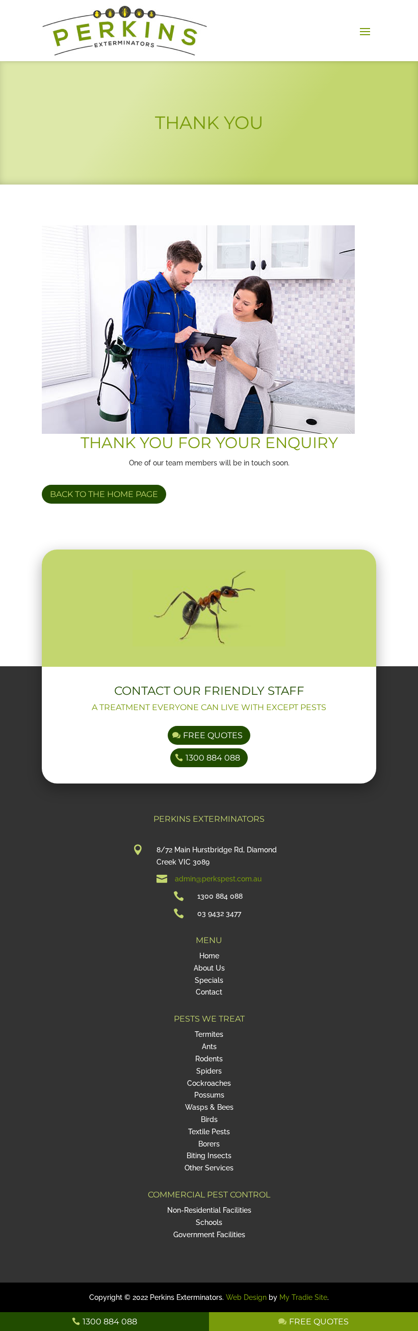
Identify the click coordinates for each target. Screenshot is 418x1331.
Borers (209, 1144)
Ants (209, 1046)
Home (209, 956)
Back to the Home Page (104, 494)
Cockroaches (209, 1083)
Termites (209, 1034)
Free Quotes (213, 735)
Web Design (246, 1297)
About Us (209, 968)
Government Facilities (209, 1235)
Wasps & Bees (209, 1107)
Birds (209, 1119)
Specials (209, 980)
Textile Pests (209, 1132)
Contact (209, 992)
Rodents (209, 1059)
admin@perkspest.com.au (218, 879)
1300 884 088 (213, 758)
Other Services (209, 1168)
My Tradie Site (303, 1297)
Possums (209, 1095)
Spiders (209, 1071)
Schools (209, 1222)
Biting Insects (209, 1156)
